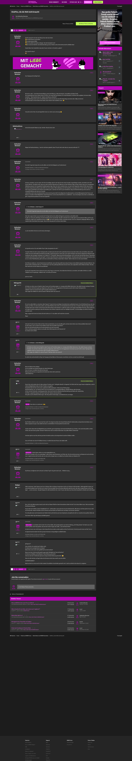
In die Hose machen (108, 66)
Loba (17, 381)
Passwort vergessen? (29, 751)
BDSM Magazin (32, 744)
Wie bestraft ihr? (107, 72)
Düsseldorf (48, 751)
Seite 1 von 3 (31, 30)
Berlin (47, 742)
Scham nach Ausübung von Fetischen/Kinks (21, 628)
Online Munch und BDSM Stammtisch (34, 18)
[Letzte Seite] (25, 30)
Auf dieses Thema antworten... (27, 586)
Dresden (47, 757)
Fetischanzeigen (70, 742)
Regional (48, 740)
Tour (26, 744)
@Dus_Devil (28, 524)
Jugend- (26, 755)
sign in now (45, 579)
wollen (34, 753)
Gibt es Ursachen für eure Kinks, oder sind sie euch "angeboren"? (25, 609)
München (48, 746)
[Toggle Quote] (27, 206)
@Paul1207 (28, 452)
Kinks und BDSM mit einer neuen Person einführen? (22, 603)
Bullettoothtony (17, 126)
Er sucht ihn (69, 744)
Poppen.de (90, 742)
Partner (89, 740)
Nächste (21, 30)
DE (80, 2)
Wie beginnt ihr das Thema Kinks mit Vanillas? (21, 621)
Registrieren (98, 2)
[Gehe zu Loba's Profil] (17, 386)
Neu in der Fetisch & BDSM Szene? (38, 604)
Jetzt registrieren (110, 42)
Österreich (48, 760)
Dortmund (48, 753)
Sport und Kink (106, 59)
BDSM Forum (26, 610)
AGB (26, 746)
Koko (89, 749)
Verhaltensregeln (28, 760)
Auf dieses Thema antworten (86, 23)
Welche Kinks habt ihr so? (17, 615)
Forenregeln (119, 6)
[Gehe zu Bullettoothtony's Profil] (17, 131)
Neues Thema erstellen (68, 23)
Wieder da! (88, 2)
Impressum (27, 749)
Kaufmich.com (91, 746)
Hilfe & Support (28, 742)
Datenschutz (33, 755)
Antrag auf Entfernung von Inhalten (32, 757)
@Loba (27, 404)
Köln (47, 755)
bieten (30, 753)
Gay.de (89, 744)
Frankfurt (48, 749)
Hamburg (48, 744)
